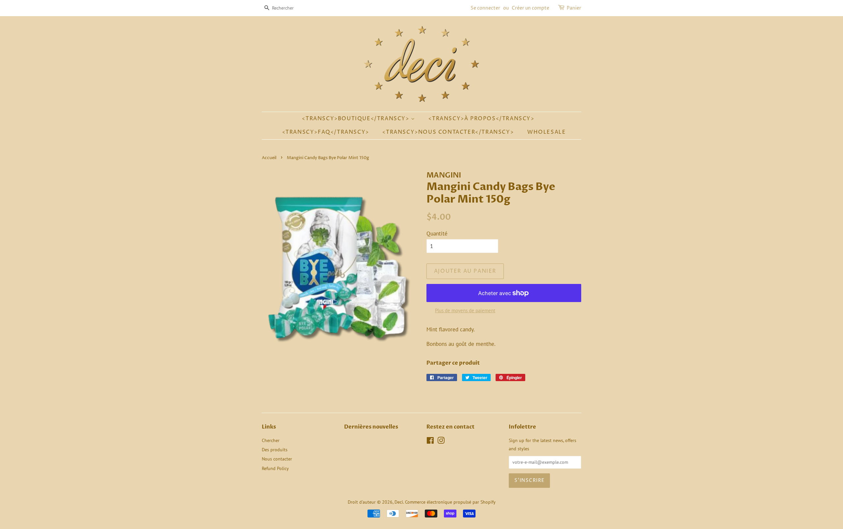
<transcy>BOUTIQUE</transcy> (356, 118)
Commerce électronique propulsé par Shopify (450, 502)
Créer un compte (530, 8)
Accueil (269, 158)
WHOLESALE (546, 132)
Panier (574, 8)
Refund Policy (275, 468)
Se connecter (485, 8)
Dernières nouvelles (371, 427)
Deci (398, 502)
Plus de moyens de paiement (465, 310)
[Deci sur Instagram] (441, 441)
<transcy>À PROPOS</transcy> (481, 118)
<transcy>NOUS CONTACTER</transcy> (448, 132)
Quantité (437, 233)
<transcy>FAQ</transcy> (325, 132)
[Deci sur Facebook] (430, 441)
